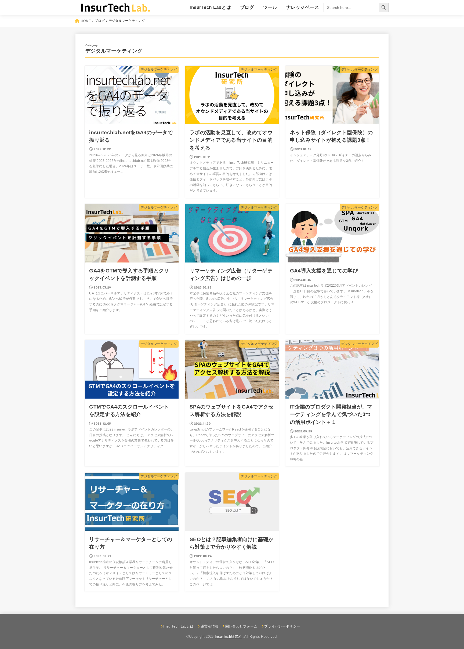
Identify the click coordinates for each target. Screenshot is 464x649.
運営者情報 (209, 626)
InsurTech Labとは (210, 7)
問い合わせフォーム (241, 626)
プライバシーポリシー (282, 626)
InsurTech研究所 (228, 637)
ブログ (247, 7)
